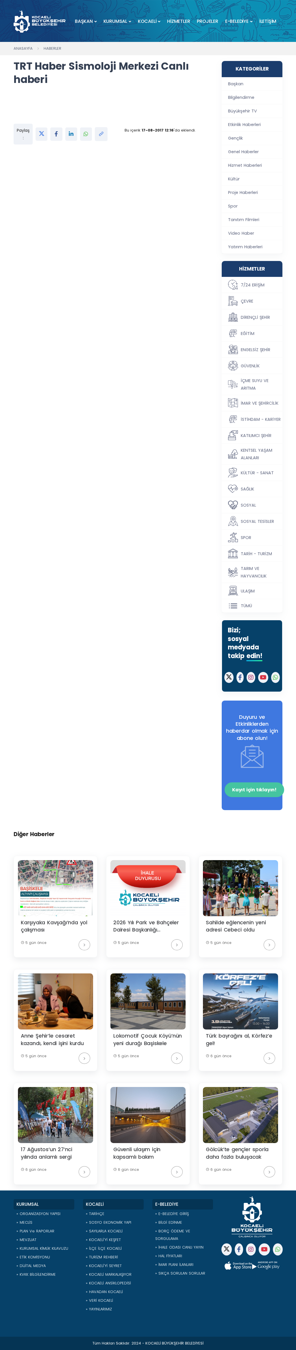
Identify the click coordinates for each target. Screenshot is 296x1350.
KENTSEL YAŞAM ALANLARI (256, 454)
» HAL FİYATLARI (168, 1256)
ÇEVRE (247, 301)
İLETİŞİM (267, 21)
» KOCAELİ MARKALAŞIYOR (109, 1274)
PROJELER (207, 21)
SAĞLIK (247, 489)
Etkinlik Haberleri (244, 124)
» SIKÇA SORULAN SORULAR (180, 1273)
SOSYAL (248, 505)
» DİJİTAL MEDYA (31, 1265)
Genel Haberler (243, 152)
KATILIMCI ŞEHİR (256, 435)
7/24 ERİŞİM (252, 285)
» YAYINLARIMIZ (99, 1309)
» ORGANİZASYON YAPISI (38, 1213)
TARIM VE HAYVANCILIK (254, 572)
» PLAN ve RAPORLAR (35, 1231)
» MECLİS (24, 1222)
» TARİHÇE (95, 1213)
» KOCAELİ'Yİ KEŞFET (103, 1239)
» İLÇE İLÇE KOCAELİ (104, 1248)
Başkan (235, 84)
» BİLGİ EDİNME (168, 1222)
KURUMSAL (115, 21)
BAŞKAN (84, 21)
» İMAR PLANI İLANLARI (174, 1264)
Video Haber (241, 233)
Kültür (234, 179)
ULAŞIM (248, 591)
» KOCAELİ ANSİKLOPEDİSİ (108, 1283)
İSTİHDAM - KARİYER (261, 419)
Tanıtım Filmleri (243, 220)
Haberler (52, 48)
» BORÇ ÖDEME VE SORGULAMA (172, 1234)
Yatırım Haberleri (245, 247)
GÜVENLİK (250, 366)
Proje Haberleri (243, 192)
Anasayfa (23, 48)
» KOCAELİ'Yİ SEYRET (104, 1265)
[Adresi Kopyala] (101, 134)
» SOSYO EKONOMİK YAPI (108, 1222)
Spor (233, 206)
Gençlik (235, 138)
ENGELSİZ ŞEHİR (255, 350)
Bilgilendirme (241, 97)
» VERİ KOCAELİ (99, 1300)
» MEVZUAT (26, 1239)
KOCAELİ (147, 21)
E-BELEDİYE (237, 21)
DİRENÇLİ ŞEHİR (255, 317)
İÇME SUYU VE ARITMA (255, 384)
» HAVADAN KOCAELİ (104, 1292)
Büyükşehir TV (242, 111)
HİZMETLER (178, 21)
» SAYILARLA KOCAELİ (104, 1231)
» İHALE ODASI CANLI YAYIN (179, 1247)
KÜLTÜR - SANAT (257, 473)
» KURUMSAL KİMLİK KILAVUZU (42, 1248)
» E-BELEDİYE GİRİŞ (172, 1213)
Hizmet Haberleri (245, 165)
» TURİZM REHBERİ (102, 1257)
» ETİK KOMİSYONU (33, 1257)
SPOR (246, 537)
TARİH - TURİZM (256, 554)
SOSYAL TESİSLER (257, 521)
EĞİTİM (247, 333)
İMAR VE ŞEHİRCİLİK (259, 403)
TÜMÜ (246, 606)
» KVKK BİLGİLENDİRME (36, 1274)
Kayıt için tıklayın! (254, 789)
